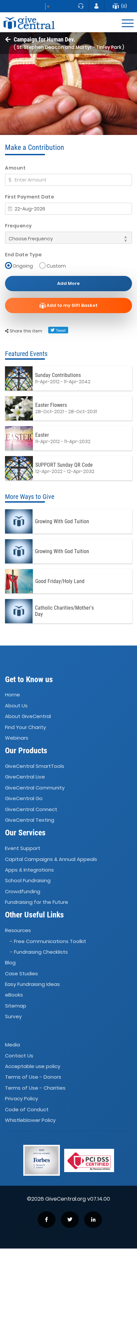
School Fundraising (28, 880)
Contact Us (19, 1055)
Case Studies (21, 973)
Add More (68, 283)
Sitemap (15, 1005)
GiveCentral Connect (31, 809)
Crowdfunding (22, 891)
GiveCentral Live (25, 777)
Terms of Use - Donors (33, 1077)
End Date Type (23, 254)
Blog (10, 962)
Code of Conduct (27, 1109)
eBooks (14, 995)
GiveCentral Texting (29, 819)
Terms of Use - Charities (35, 1087)
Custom (56, 266)
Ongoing (23, 266)
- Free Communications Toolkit (48, 941)
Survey (13, 1016)
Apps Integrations (29, 869)
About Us (16, 705)
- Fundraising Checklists (39, 951)
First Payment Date (29, 196)
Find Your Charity (25, 727)
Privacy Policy (21, 1098)
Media (12, 1044)
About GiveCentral (28, 716)
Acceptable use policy (32, 1066)
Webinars (16, 737)
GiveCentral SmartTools (34, 766)
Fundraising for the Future (36, 902)
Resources (18, 930)
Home (12, 694)
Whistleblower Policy (30, 1120)
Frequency (18, 225)
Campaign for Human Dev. (44, 39)
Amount (15, 168)
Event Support (22, 848)
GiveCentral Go (24, 798)
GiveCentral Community (35, 787)
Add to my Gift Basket (71, 305)
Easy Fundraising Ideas (32, 984)
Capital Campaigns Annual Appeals (51, 859)
